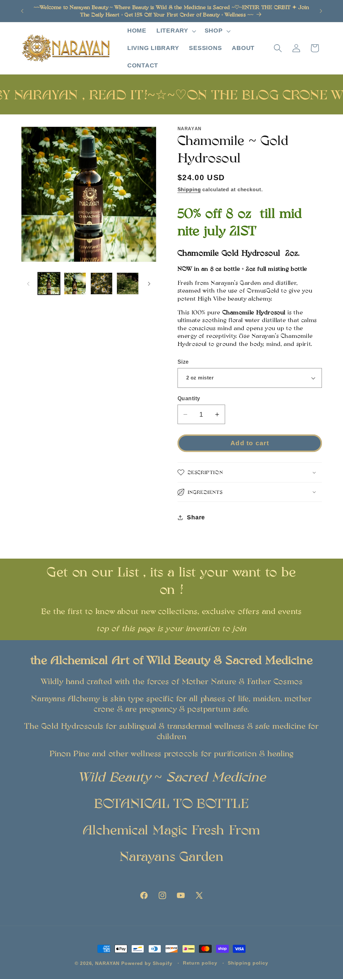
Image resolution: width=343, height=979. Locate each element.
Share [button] (196, 517)
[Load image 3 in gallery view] (101, 283)
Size (183, 362)
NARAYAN (107, 963)
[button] (175, 31)
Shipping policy (248, 963)
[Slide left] (28, 283)
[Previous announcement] (22, 11)
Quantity (189, 398)
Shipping (189, 189)
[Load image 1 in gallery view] (49, 283)
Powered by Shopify (147, 963)
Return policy (200, 963)
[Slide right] (149, 283)
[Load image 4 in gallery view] (128, 283)
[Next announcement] (321, 11)
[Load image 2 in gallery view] (75, 283)
